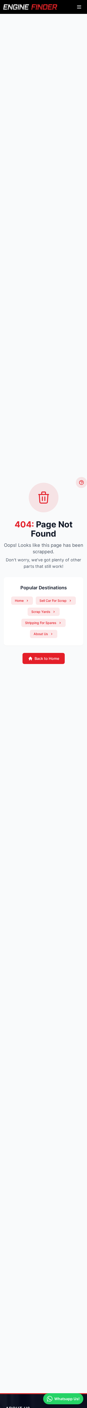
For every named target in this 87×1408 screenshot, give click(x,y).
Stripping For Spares (40, 623)
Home (19, 601)
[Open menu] (79, 7)
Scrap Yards (40, 612)
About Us (41, 634)
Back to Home (47, 658)
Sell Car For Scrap (53, 601)
